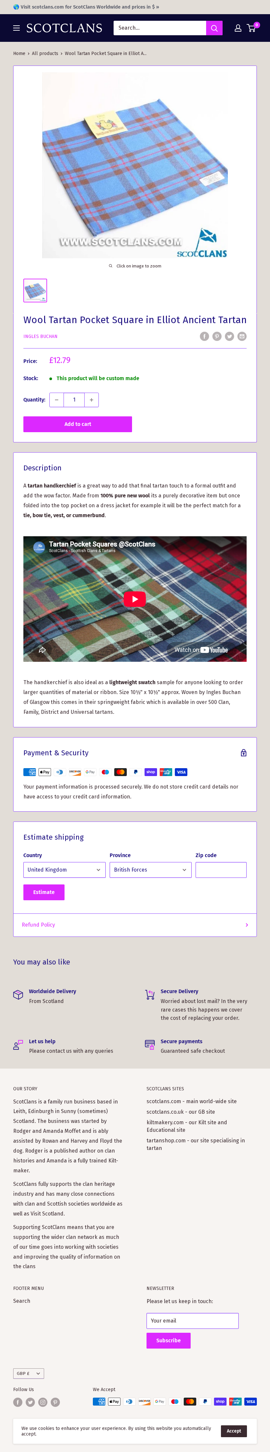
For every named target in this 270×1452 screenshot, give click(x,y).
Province (120, 855)
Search (21, 1301)
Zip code (206, 855)
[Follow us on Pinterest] (55, 1402)
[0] (251, 28)
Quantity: (34, 400)
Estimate (44, 892)
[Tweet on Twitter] (229, 336)
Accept (234, 1431)
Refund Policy (38, 925)
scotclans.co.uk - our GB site (181, 1112)
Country (32, 855)
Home (19, 53)
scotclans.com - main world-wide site (192, 1101)
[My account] (238, 28)
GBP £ (23, 1373)
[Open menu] (16, 28)
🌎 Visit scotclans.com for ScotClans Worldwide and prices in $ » (86, 7)
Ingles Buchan (40, 336)
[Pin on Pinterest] (217, 336)
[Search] (214, 28)
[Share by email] (242, 336)
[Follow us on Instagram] (42, 1402)
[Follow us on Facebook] (17, 1402)
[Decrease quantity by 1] (57, 400)
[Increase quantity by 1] (91, 400)
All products (45, 53)
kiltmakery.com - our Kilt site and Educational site (187, 1126)
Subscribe (168, 1340)
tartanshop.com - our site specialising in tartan (196, 1144)
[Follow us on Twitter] (30, 1402)
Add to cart (78, 424)
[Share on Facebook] (204, 336)
